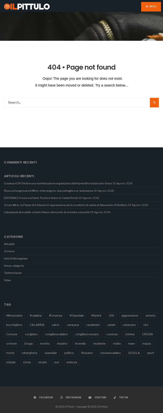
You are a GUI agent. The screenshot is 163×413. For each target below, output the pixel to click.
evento (45, 343)
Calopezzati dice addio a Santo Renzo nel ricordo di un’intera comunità (46, 212)
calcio (55, 325)
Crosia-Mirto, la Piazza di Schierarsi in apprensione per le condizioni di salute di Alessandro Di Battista (65, 205)
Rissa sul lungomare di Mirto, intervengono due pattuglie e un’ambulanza (48, 190)
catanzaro (129, 325)
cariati (111, 325)
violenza (71, 362)
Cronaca (9, 251)
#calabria (36, 315)
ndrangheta (29, 353)
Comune (11, 334)
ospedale (51, 353)
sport (150, 353)
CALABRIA (37, 325)
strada (42, 362)
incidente (99, 343)
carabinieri (93, 325)
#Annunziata (14, 315)
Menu (152, 6)
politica (69, 353)
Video (7, 280)
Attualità (9, 244)
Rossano (87, 353)
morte (10, 353)
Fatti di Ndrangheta (16, 258)
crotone (11, 343)
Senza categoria (14, 265)
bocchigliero (14, 325)
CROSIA (147, 334)
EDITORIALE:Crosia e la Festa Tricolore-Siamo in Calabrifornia (41, 197)
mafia (117, 343)
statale (11, 362)
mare (131, 343)
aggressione (129, 315)
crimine (130, 334)
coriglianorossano (87, 334)
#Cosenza (55, 315)
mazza (146, 343)
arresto (151, 315)
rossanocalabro (110, 353)
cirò (145, 325)
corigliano (31, 334)
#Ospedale (77, 315)
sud (56, 362)
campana (73, 325)
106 (111, 315)
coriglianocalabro (56, 334)
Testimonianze (12, 272)
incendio (80, 343)
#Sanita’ (96, 315)
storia (27, 362)
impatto (62, 343)
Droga (28, 343)
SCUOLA (134, 353)
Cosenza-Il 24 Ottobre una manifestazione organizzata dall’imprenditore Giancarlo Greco (58, 183)
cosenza (112, 334)
